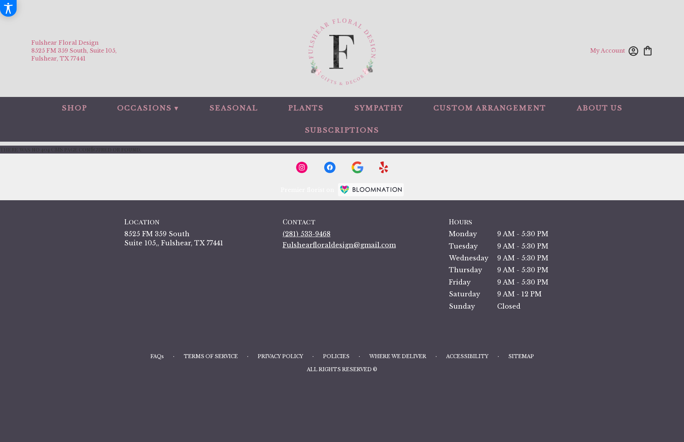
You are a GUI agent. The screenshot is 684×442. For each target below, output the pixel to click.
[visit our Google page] (357, 167)
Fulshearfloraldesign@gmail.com (339, 245)
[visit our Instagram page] (302, 167)
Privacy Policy (280, 356)
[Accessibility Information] (8, 8)
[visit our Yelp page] (383, 167)
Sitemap (521, 356)
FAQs (157, 356)
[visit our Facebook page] (330, 167)
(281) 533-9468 (307, 234)
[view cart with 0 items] (648, 50)
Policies (336, 356)
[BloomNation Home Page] (371, 189)
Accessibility (467, 356)
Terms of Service (211, 356)
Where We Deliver (397, 356)
